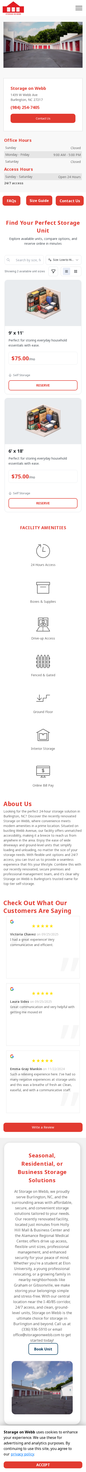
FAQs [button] (11, 200)
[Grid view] (75, 271)
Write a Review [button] (43, 1127)
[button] (9, 45)
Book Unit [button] (43, 1349)
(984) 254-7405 (25, 107)
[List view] (66, 271)
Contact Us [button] (43, 118)
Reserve (43, 385)
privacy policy (22, 1454)
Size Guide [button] (39, 200)
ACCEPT (43, 1464)
